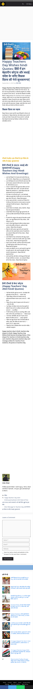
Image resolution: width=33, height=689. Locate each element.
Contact (10, 682)
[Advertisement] (16, 23)
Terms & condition (15, 684)
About (4, 682)
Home (19, 682)
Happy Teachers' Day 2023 (12, 498)
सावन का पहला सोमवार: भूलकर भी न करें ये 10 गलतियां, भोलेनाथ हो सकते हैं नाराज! (20, 632)
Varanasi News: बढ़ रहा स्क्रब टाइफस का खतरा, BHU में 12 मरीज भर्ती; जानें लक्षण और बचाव (20, 606)
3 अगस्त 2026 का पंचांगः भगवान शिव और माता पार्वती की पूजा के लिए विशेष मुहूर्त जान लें (20, 624)
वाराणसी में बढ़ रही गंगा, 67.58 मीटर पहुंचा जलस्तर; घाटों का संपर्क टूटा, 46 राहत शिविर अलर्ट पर (20, 597)
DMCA (15, 682)
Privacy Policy (26, 682)
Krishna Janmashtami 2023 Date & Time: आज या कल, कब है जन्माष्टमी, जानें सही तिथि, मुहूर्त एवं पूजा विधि (15, 502)
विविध (5, 495)
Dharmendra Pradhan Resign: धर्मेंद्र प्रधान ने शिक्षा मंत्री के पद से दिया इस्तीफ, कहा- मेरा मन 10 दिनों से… (20, 660)
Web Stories (25, 684)
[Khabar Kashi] (3, 4)
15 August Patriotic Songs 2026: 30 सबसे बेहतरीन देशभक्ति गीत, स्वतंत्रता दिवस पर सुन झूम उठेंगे (20, 651)
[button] (23, 4)
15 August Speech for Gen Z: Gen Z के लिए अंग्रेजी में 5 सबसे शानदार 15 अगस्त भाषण (20, 642)
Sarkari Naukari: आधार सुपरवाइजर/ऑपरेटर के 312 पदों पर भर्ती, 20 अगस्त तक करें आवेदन (20, 615)
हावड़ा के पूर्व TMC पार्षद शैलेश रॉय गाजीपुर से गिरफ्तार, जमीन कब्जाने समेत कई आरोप (20, 587)
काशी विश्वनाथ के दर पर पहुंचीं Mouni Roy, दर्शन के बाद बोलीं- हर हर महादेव (20, 578)
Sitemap (7, 684)
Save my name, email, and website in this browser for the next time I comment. (16, 553)
